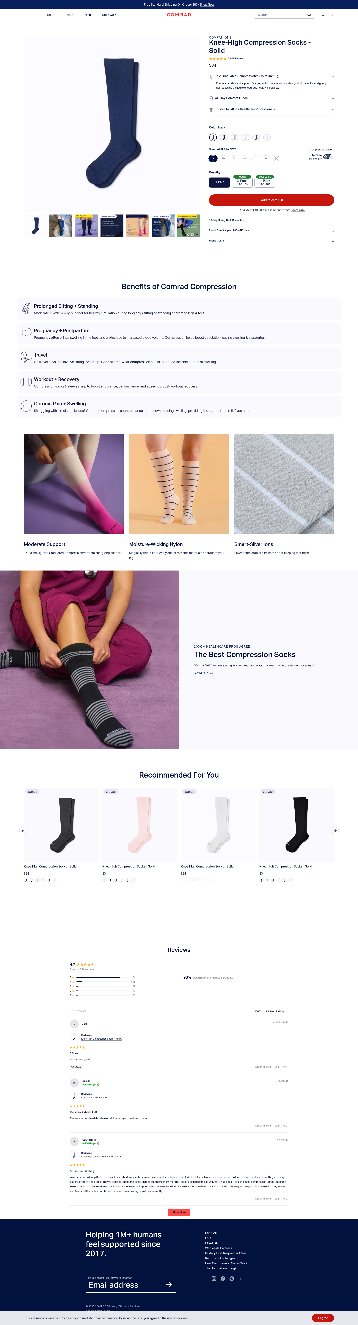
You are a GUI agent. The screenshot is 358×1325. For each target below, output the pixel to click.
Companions (220, 37)
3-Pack (242, 181)
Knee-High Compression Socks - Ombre (101, 1156)
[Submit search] (309, 14)
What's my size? (226, 149)
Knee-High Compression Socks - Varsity (101, 1038)
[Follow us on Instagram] (214, 1279)
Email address (113, 1285)
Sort (258, 1011)
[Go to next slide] (335, 830)
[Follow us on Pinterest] (232, 1279)
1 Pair (219, 182)
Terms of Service (129, 1306)
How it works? (315, 158)
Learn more (298, 210)
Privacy (112, 1306)
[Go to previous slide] (22, 830)
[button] (35, 226)
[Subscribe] (169, 1284)
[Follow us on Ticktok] (241, 1279)
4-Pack (265, 181)
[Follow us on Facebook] (223, 1279)
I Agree (323, 1318)
